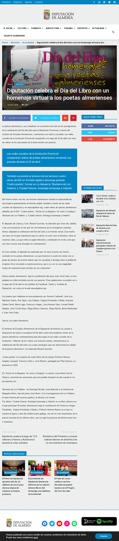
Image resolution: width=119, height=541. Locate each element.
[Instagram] (99, 2)
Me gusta (110, 126)
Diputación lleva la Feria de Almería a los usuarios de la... (106, 228)
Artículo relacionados (14, 453)
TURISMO (68, 28)
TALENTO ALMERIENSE (14, 35)
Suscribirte (109, 139)
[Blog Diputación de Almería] (59, 14)
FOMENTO (36, 28)
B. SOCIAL (8, 28)
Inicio (5, 42)
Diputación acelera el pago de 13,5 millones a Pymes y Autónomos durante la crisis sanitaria (19, 439)
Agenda (28, 2)
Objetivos (17, 2)
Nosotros (6, 2)
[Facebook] (94, 2)
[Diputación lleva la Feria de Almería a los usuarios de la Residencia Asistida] (88, 228)
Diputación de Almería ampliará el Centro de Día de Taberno (105, 213)
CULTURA (22, 28)
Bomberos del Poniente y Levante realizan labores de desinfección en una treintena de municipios (60, 439)
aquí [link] (36, 537)
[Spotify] (104, 2)
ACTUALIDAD (98, 28)
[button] (113, 32)
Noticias (10, 84)
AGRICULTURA (52, 28)
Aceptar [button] (104, 536)
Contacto (39, 2)
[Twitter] (109, 2)
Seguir (111, 132)
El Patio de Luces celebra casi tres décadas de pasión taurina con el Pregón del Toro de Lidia (64, 484)
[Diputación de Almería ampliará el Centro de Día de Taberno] (88, 213)
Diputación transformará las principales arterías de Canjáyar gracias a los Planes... (106, 245)
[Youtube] (114, 2)
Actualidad (20, 84)
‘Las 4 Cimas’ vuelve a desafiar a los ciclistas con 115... (106, 199)
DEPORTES (82, 28)
